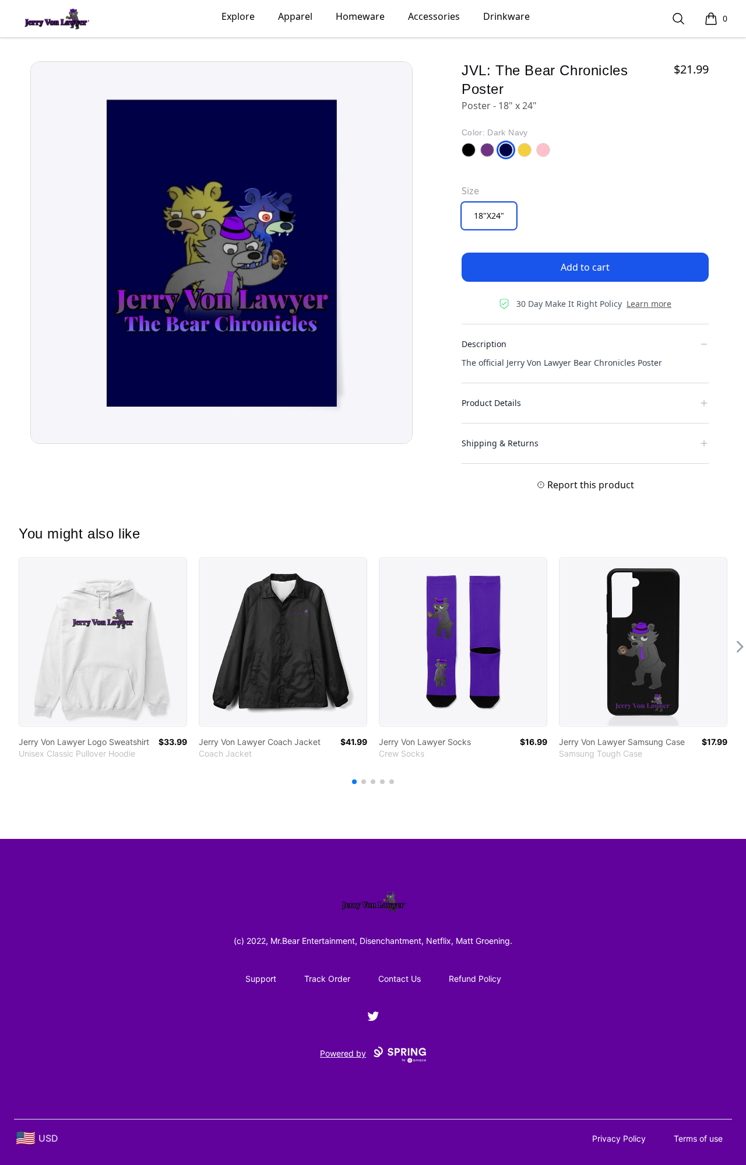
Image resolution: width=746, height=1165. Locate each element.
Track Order (327, 979)
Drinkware (506, 16)
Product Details (491, 402)
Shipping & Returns (500, 443)
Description (484, 343)
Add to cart (585, 267)
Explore (238, 16)
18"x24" (489, 215)
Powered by (343, 1053)
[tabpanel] (221, 252)
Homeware (360, 16)
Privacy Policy (619, 1138)
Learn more (649, 303)
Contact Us (399, 979)
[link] (102, 642)
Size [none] (470, 190)
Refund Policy (475, 979)
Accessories (434, 16)
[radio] (489, 215)
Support (260, 979)
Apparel (295, 16)
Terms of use (698, 1138)
